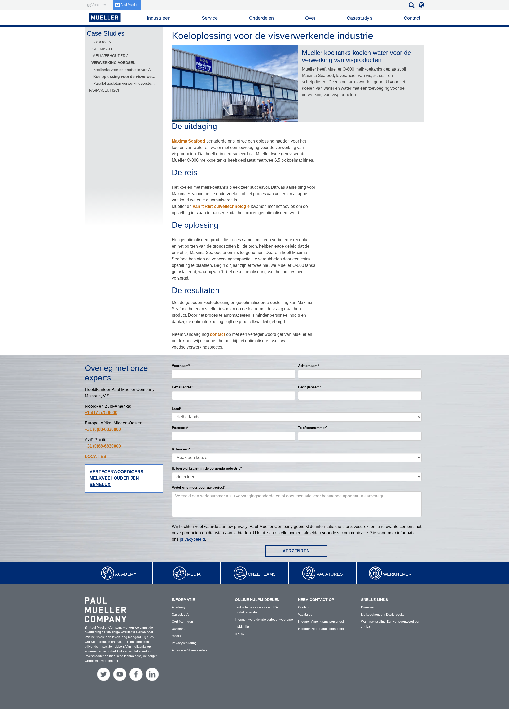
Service (210, 18)
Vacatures (330, 574)
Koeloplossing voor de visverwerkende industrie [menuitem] (124, 76)
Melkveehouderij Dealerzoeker (383, 614)
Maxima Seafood (188, 141)
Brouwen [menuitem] (101, 42)
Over (310, 18)
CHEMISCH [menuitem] (102, 49)
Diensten (367, 607)
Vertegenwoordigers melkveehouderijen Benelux (116, 478)
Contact (412, 18)
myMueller (242, 627)
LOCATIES (95, 456)
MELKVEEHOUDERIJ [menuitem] (110, 56)
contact (217, 334)
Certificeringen (182, 622)
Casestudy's (359, 18)
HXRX (239, 634)
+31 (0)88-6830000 (103, 429)
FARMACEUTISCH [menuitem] (105, 90)
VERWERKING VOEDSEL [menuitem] (113, 63)
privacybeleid (192, 539)
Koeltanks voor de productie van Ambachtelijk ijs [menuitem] (124, 69)
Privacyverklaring (184, 643)
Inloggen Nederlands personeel (321, 629)
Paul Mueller (129, 5)
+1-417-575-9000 (101, 412)
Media (194, 574)
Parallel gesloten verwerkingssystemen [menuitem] (124, 83)
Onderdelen (261, 18)
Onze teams (262, 574)
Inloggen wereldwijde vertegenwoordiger (264, 619)
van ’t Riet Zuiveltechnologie (221, 206)
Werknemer (397, 574)
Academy (126, 574)
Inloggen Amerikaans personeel (321, 622)
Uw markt (178, 629)
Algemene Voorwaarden (189, 650)
